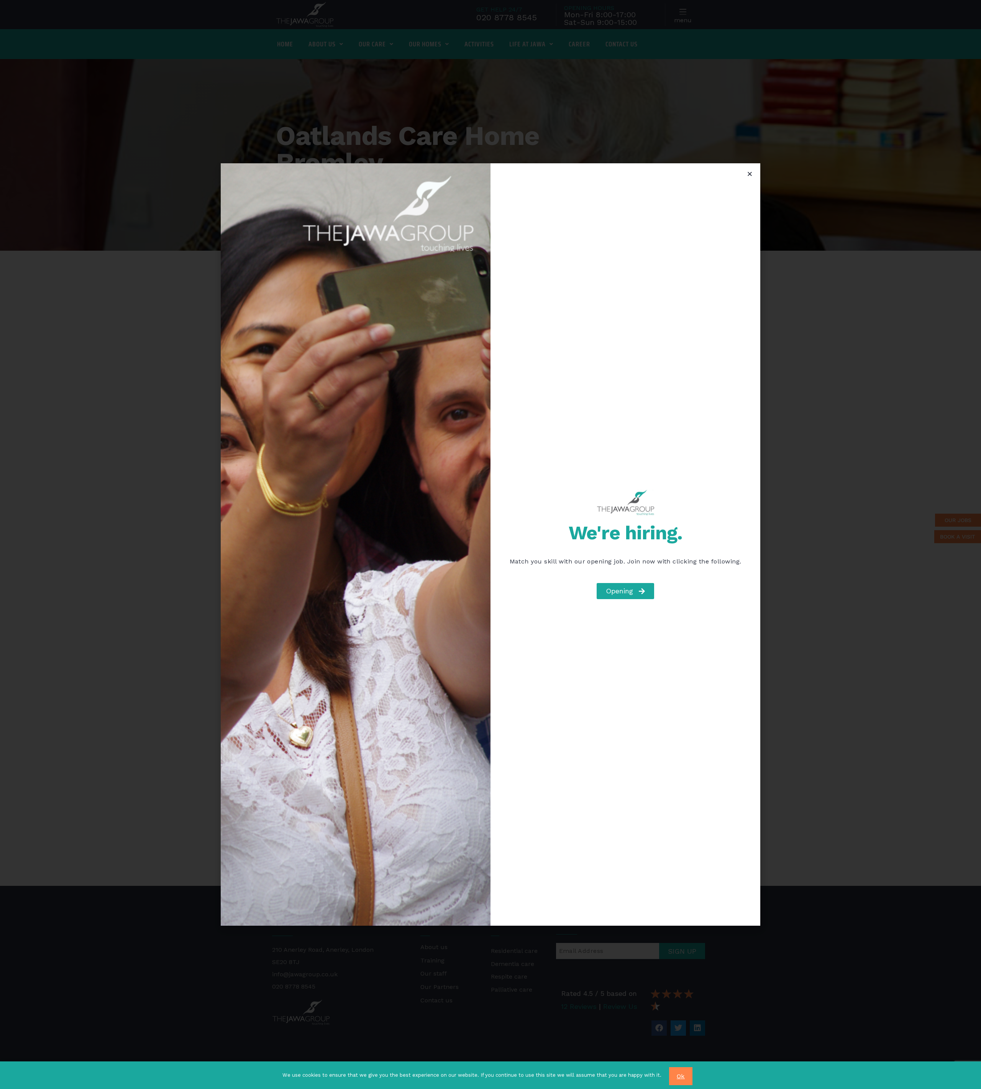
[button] (750, 174)
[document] (490, 544)
